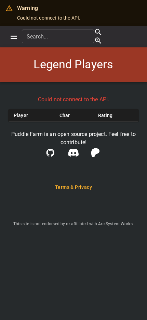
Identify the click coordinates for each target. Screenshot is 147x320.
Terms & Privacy (73, 187)
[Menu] (13, 36)
